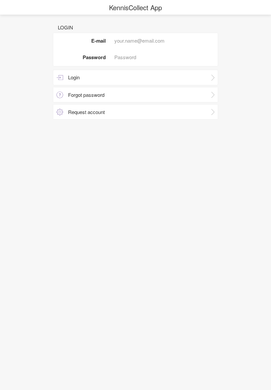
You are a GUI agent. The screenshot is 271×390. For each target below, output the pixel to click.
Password (94, 57)
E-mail (98, 40)
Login (74, 77)
